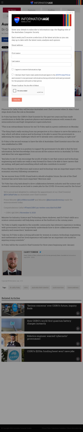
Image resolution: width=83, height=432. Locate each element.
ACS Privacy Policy (63, 75)
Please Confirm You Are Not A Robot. (25, 85)
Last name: (16, 61)
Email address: (17, 45)
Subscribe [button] (17, 100)
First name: (16, 53)
